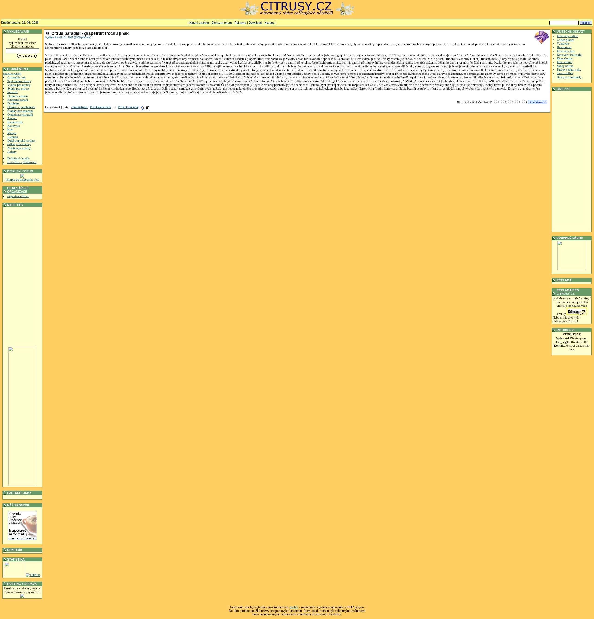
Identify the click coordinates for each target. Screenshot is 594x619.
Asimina (12, 137)
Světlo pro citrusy (18, 88)
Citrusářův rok (16, 77)
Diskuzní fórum (221, 22)
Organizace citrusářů (20, 114)
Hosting (269, 22)
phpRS (293, 607)
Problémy (13, 103)
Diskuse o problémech (21, 107)
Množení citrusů (17, 99)
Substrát (12, 92)
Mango (11, 133)
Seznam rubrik (12, 73)
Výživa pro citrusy (19, 85)
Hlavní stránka (199, 22)
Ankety (12, 151)
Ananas (12, 118)
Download (255, 22)
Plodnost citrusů (17, 96)
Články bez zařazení (20, 111)
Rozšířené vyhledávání (21, 162)
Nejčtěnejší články (19, 148)
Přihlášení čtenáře (18, 158)
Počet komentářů (100, 107)
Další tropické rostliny (21, 140)
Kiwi (10, 129)
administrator (79, 107)
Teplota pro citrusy (19, 81)
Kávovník (13, 125)
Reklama (240, 22)
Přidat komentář (128, 107)
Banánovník (15, 122)
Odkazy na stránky (19, 144)
